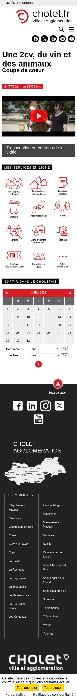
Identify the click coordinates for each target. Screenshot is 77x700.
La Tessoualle (17, 586)
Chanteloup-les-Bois (21, 526)
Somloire (48, 599)
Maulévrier (49, 513)
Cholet (13, 535)
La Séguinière (17, 578)
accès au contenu (19, 2)
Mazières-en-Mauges (51, 524)
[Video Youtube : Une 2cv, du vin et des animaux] (38, 116)
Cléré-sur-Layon (18, 544)
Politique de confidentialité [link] (53, 694)
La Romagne (16, 569)
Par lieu (13, 355)
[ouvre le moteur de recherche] (61, 29)
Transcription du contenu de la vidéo (35, 149)
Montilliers (49, 535)
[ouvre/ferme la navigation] (71, 29)
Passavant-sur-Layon (52, 554)
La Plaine (14, 561)
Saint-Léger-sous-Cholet (54, 580)
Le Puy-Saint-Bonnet (17, 606)
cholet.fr (51, 13)
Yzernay (48, 633)
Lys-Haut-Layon (52, 505)
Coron (12, 552)
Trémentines (50, 616)
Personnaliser (16, 694)
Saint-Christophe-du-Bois (55, 567)
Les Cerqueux (17, 616)
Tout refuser (53, 687)
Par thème (13, 349)
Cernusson (15, 518)
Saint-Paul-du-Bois (54, 590)
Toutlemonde (51, 608)
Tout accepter (27, 687)
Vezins (47, 625)
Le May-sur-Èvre (19, 595)
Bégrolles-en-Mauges (17, 507)
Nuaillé (47, 543)
